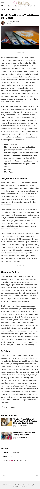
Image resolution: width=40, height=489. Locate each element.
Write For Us (12, 485)
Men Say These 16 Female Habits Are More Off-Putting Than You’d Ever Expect (25, 421)
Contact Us (23, 487)
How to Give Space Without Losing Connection (24, 433)
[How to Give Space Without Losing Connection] (6, 435)
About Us (15, 487)
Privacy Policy (32, 485)
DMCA (5, 485)
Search (37, 476)
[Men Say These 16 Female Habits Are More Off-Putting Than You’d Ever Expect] (6, 422)
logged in (11, 460)
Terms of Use (22, 485)
